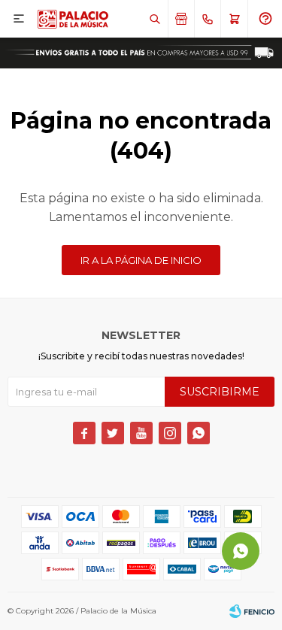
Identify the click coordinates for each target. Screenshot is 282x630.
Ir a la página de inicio (141, 260)
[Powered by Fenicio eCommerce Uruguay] (251, 611)
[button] (154, 19)
